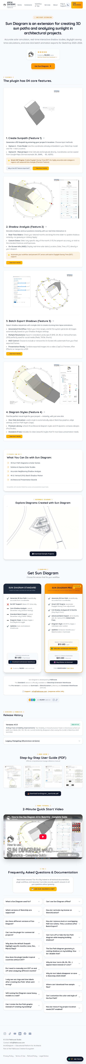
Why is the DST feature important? (19, 168)
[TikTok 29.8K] (57, 700)
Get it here (70, 668)
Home (20, 5)
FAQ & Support (63, 5)
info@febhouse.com (39, 691)
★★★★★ (42, 52)
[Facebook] (24, 1033)
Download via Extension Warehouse (23, 662)
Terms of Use (20, 1056)
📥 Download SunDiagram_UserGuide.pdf (43, 794)
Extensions (28, 5)
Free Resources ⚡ (77, 4)
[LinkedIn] (19, 1033)
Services (47, 5)
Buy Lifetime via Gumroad (64, 662)
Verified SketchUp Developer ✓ (47, 57)
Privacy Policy (8, 1056)
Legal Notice (43, 1056)
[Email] (30, 1033)
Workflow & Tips (38, 5)
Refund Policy (32, 1056)
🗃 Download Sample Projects (43, 554)
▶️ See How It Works (40, 168)
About (55, 5)
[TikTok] (9, 1033)
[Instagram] (4, 1033)
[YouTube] (14, 1033)
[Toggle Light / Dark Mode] (68, 5)
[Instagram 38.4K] (54, 700)
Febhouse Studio (15, 1040)
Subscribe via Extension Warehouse (65, 648)
